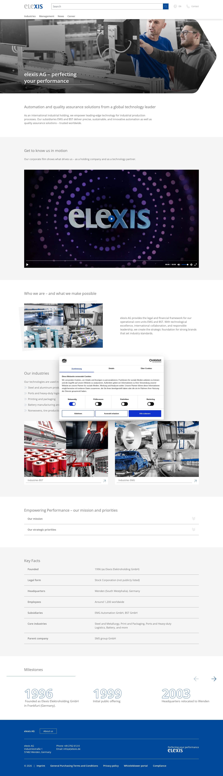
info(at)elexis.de (71, 748)
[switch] (98, 404)
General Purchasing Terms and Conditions (74, 765)
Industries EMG (126, 480)
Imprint (41, 765)
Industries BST (35, 480)
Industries (30, 16)
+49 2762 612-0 (72, 745)
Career (71, 16)
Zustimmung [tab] (77, 369)
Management (46, 16)
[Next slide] (213, 679)
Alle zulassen (144, 414)
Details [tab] (111, 368)
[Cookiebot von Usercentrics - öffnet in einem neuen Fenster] (151, 361)
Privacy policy (111, 765)
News (61, 16)
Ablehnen (78, 414)
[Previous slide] (196, 679)
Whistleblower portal (136, 765)
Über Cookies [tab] (146, 368)
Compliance (159, 765)
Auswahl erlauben (111, 414)
